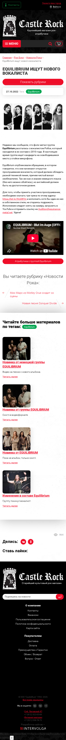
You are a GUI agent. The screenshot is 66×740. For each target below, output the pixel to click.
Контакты (13, 5)
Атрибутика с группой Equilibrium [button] (33, 261)
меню (13, 43)
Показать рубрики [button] (33, 82)
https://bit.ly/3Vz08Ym (15, 199)
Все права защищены (33, 700)
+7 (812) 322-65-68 (33, 714)
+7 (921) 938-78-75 (33, 720)
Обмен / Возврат (33, 654)
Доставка (33, 641)
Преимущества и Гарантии (33, 650)
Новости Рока (34, 57)
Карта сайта (33, 628)
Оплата (33, 645)
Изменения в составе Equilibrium (26, 495)
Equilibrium (34, 91)
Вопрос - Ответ (33, 658)
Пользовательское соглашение (33, 619)
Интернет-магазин (33, 717)
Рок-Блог (19, 57)
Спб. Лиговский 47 (33, 711)
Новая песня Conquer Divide (39, 303)
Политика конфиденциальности (33, 623)
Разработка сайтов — (33, 724)
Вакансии (33, 615)
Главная (7, 57)
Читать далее (10, 376)
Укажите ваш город (51, 3)
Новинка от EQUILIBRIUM (20, 452)
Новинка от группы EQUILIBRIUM (26, 409)
